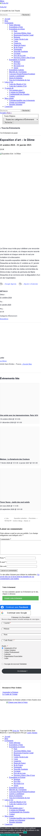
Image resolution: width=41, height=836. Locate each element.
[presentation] (19, 397)
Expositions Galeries (16, 70)
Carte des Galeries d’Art (18, 86)
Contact (12, 96)
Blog (6, 21)
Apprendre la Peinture (10, 692)
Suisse (16, 68)
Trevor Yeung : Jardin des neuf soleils (15, 502)
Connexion (9, 106)
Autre (6, 658)
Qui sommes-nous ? (16, 90)
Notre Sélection (14, 25)
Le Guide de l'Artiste (9, 694)
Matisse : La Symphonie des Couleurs (15, 459)
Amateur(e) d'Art (10, 648)
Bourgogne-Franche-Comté (23, 35)
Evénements (9, 23)
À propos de (9, 88)
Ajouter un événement (17, 102)
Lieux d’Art (9, 82)
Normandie (18, 49)
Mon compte (9, 98)
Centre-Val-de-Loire (21, 39)
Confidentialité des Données (19, 94)
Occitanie (17, 53)
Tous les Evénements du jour (19, 80)
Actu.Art (3, 7)
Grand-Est (17, 43)
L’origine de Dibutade (17, 92)
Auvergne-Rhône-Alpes (22, 33)
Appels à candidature (16, 76)
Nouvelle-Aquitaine (21, 51)
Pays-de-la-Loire (20, 55)
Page (9, 113)
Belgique (17, 62)
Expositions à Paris (16, 27)
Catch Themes (32, 733)
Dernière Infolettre (15, 104)
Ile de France (18, 47)
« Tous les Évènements (10, 128)
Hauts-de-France (20, 45)
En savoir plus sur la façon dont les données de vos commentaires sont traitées (19, 577)
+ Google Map (27, 364)
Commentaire (5, 539)
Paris (15, 31)
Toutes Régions (9, 116)
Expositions (4, 319)
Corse (16, 41)
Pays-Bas (17, 64)
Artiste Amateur (10, 650)
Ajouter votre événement (13, 598)
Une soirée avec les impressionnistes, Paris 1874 (19, 415)
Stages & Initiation (15, 78)
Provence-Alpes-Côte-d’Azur (24, 57)
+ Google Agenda (10, 284)
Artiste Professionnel (11, 652)
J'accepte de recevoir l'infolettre (15, 664)
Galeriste (7, 654)
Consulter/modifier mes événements (22, 100)
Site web (3, 566)
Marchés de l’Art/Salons (18, 72)
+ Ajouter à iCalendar (30, 284)
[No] (20, 835)
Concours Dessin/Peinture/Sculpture (22, 74)
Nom (2, 558)
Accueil (7, 19)
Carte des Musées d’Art (17, 84)
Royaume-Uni (19, 66)
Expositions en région (17, 29)
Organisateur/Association (13, 656)
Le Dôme (3, 361)
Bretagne (17, 37)
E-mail (3, 562)
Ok (25, 832)
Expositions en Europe (17, 60)
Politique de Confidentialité (9, 835)
